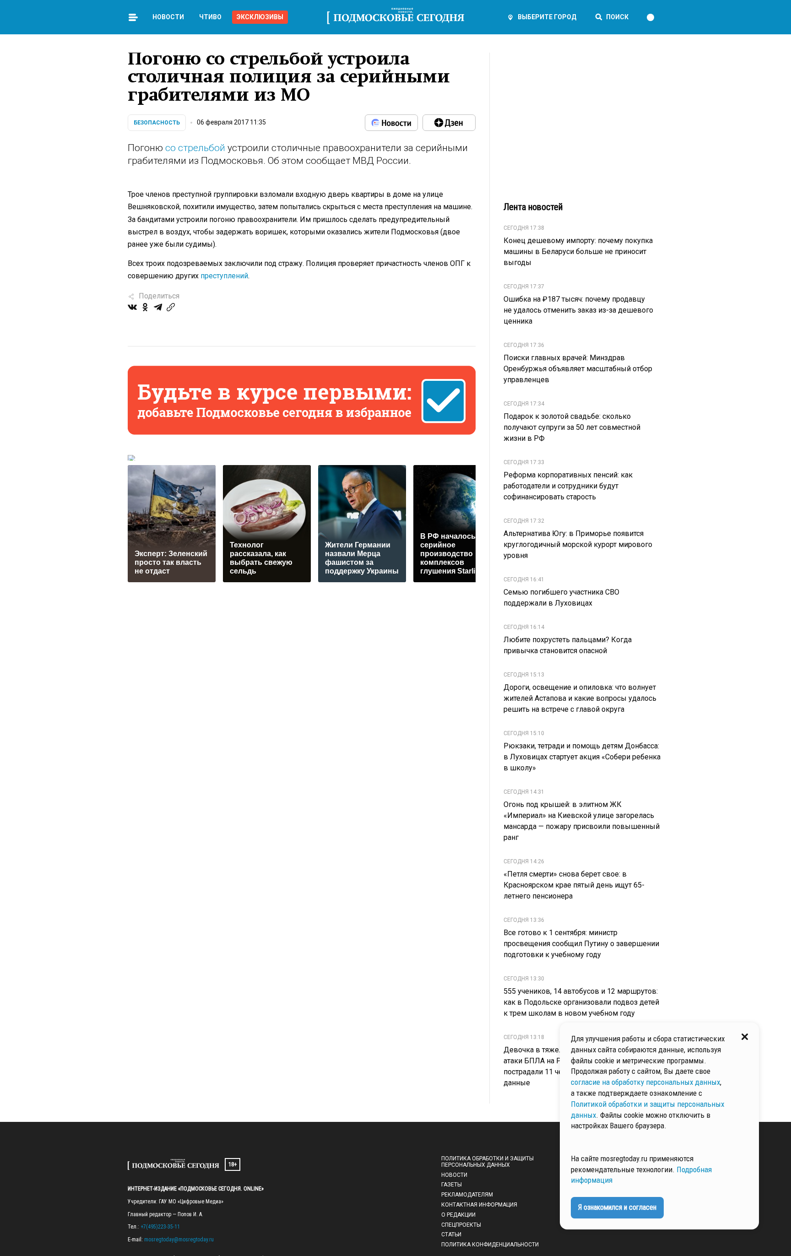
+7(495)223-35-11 (160, 1227)
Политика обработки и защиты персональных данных (487, 1161)
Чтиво (210, 17)
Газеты (451, 1184)
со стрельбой (195, 147)
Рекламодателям (467, 1194)
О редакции (458, 1215)
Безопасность (157, 122)
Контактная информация (479, 1205)
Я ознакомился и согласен (617, 1207)
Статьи (451, 1234)
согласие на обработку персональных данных (645, 1082)
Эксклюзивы (260, 17)
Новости (168, 17)
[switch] (654, 17)
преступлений (224, 275)
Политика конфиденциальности (490, 1244)
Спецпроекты (461, 1225)
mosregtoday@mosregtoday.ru (179, 1239)
